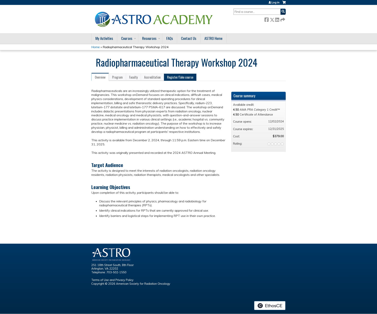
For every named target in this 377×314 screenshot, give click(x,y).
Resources (149, 38)
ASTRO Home (213, 38)
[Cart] (284, 4)
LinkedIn (277, 19)
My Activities (104, 38)
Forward (282, 19)
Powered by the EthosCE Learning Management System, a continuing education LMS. (270, 305)
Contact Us (188, 38)
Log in (275, 2)
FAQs (169, 38)
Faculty (133, 77)
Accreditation (152, 77)
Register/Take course (180, 77)
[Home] (155, 19)
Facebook (266, 19)
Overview (100, 77)
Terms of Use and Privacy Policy (112, 280)
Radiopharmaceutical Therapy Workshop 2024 (136, 47)
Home (95, 47)
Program (117, 77)
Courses (126, 38)
